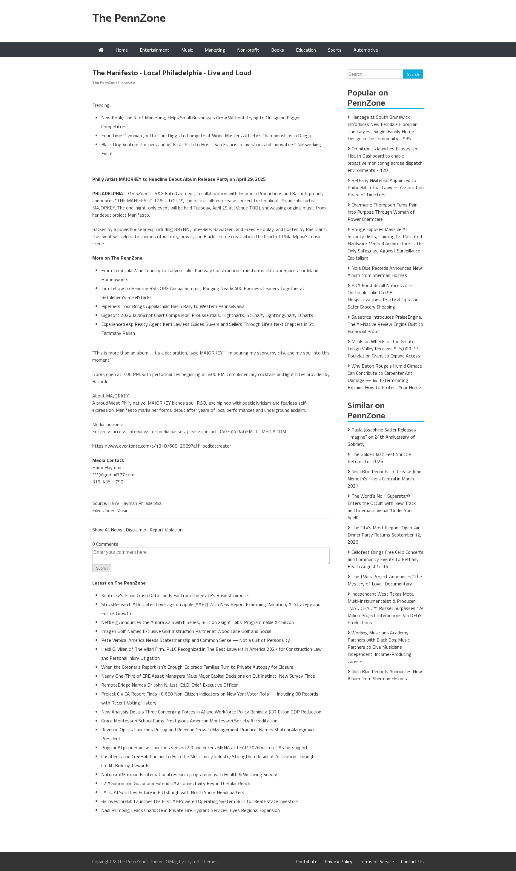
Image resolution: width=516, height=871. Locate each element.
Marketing (215, 49)
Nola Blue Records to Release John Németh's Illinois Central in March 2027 (384, 478)
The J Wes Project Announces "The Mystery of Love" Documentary (385, 580)
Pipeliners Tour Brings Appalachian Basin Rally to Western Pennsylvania (173, 306)
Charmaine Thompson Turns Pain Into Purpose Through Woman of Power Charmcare (382, 212)
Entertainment (154, 49)
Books (277, 49)
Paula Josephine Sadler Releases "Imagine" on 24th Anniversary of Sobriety (382, 437)
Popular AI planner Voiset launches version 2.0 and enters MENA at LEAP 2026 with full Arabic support (204, 747)
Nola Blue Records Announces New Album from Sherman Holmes (385, 271)
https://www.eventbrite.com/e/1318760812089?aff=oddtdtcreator (161, 445)
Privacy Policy (338, 861)
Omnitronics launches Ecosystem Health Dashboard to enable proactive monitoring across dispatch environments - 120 (385, 159)
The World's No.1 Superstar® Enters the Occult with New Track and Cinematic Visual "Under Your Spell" (382, 506)
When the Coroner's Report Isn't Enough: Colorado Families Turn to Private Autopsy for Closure (197, 666)
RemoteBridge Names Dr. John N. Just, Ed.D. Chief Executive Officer (169, 684)
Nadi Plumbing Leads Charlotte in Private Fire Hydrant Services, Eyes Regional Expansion (190, 810)
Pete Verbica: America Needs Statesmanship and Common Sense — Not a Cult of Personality (195, 640)
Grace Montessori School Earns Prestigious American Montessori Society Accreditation (189, 720)
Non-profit (248, 49)
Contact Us (412, 861)
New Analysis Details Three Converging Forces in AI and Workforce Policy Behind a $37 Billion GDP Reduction (211, 711)
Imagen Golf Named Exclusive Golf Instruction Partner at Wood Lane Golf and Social (186, 631)
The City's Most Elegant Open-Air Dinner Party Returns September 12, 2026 (384, 534)
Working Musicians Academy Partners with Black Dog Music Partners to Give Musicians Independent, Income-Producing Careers (379, 647)
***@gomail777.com (113, 474)
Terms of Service (377, 861)
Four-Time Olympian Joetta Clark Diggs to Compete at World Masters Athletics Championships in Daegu (206, 135)
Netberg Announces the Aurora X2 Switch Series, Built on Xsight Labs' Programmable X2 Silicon (197, 622)
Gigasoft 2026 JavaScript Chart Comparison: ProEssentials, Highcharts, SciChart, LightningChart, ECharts (207, 315)
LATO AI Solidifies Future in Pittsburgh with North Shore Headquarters (172, 792)
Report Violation (166, 529)
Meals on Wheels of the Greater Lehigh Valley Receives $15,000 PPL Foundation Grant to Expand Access (384, 348)
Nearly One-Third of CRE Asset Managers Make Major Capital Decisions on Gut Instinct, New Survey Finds (208, 675)
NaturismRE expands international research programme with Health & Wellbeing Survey (189, 774)
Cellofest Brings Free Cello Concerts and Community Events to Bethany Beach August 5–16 (385, 559)
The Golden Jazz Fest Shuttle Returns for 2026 (379, 458)
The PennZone (129, 18)
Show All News (107, 529)
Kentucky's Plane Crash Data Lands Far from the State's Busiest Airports (175, 595)
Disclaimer (136, 529)
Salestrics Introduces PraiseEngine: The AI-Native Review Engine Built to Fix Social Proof (385, 324)
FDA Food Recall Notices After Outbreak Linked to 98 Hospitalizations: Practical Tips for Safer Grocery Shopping (382, 296)
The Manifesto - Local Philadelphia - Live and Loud (172, 73)
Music (187, 49)
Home (122, 49)
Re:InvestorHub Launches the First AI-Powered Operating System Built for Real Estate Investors (200, 801)
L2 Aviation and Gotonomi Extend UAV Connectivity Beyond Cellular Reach (175, 783)
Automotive (366, 49)
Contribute (306, 861)
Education (306, 49)
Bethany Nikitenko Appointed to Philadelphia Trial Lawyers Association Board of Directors (386, 187)
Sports (335, 49)
